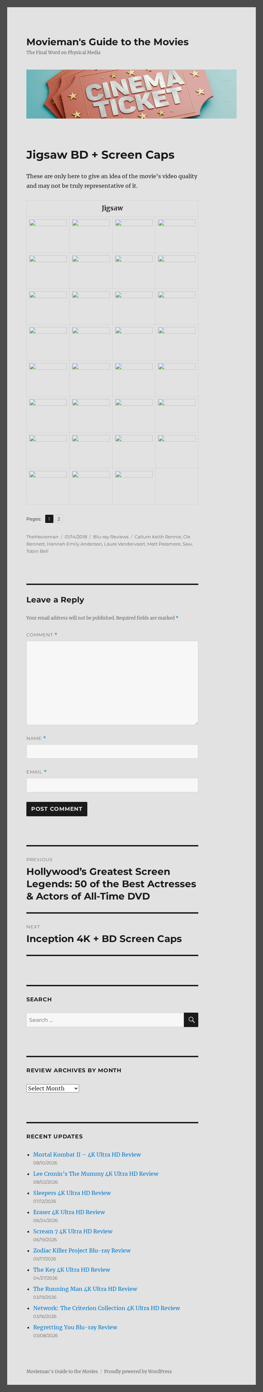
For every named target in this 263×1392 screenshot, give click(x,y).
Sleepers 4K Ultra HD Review (72, 1192)
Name (36, 738)
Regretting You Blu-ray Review (75, 1327)
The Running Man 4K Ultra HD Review (85, 1288)
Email (36, 772)
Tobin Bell (37, 551)
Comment (42, 635)
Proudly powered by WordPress (138, 1372)
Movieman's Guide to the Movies (107, 42)
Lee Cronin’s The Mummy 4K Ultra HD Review (95, 1173)
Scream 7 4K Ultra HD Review (72, 1231)
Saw (187, 544)
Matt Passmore (163, 544)
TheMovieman (42, 536)
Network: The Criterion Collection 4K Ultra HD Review (106, 1308)
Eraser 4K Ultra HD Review (69, 1212)
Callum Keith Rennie (158, 536)
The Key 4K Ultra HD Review (71, 1269)
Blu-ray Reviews (110, 536)
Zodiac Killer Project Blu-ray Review (81, 1250)
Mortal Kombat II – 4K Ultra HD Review (87, 1154)
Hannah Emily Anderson (74, 544)
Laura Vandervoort (124, 544)
